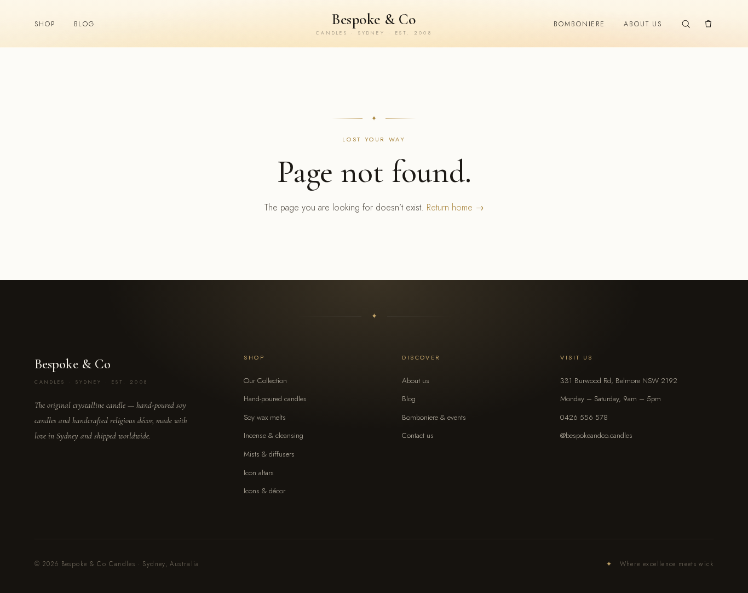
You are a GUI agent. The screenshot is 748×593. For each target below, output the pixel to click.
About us (643, 24)
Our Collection (265, 380)
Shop (44, 24)
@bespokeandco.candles (596, 435)
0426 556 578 (584, 417)
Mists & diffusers (269, 454)
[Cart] (708, 23)
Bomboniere (579, 24)
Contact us (418, 435)
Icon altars (259, 472)
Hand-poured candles (275, 399)
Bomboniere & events (434, 417)
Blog (84, 24)
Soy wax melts (265, 417)
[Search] (686, 23)
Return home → (455, 207)
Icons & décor (264, 491)
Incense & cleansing (273, 435)
